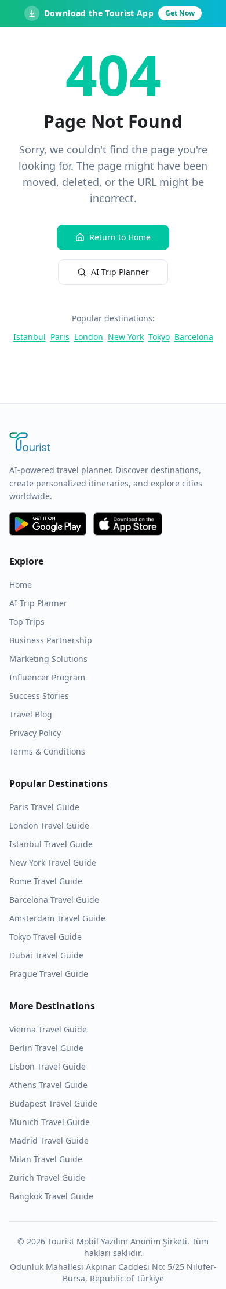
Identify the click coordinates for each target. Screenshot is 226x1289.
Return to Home (120, 237)
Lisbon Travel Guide (47, 1066)
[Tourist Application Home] (113, 443)
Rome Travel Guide (45, 881)
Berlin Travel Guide (46, 1047)
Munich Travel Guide (49, 1121)
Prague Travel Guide (48, 973)
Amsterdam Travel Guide (57, 918)
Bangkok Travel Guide (51, 1196)
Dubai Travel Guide (46, 955)
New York (126, 336)
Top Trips (27, 621)
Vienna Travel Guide (48, 1029)
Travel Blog (30, 714)
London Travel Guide (49, 825)
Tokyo (159, 336)
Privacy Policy (35, 732)
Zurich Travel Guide (47, 1177)
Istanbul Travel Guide (51, 843)
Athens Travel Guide (48, 1084)
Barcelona (193, 336)
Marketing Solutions (48, 658)
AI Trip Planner (120, 271)
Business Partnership (50, 640)
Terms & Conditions (47, 751)
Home (20, 584)
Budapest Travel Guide (53, 1103)
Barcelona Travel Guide (54, 899)
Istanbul (29, 336)
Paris (60, 336)
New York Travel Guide (52, 862)
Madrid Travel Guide (49, 1140)
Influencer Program (47, 677)
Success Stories (39, 695)
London (88, 336)
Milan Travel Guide (45, 1159)
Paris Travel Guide (44, 806)
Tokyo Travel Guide (45, 936)
